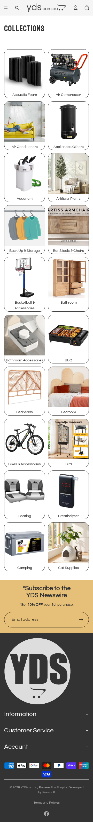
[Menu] (6, 8)
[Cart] (86, 7)
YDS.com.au (29, 787)
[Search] (17, 7)
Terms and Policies (47, 802)
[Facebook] (46, 814)
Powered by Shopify (53, 787)
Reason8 (48, 792)
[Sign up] (81, 619)
